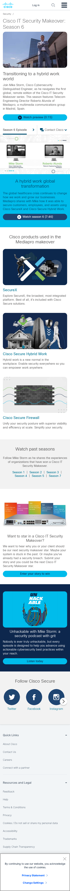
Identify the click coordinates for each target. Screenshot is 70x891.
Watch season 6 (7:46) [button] (38, 216)
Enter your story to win (35, 573)
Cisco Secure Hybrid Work (25, 354)
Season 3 (52, 472)
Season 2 (35, 472)
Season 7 (55, 475)
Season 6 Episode (15, 129)
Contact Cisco (54, 129)
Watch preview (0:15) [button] (37, 117)
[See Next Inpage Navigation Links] (32, 130)
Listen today (35, 661)
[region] (35, 872)
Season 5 (38, 475)
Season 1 (18, 472)
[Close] (64, 859)
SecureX (10, 290)
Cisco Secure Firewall (21, 418)
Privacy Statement (33, 875)
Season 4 (21, 475)
